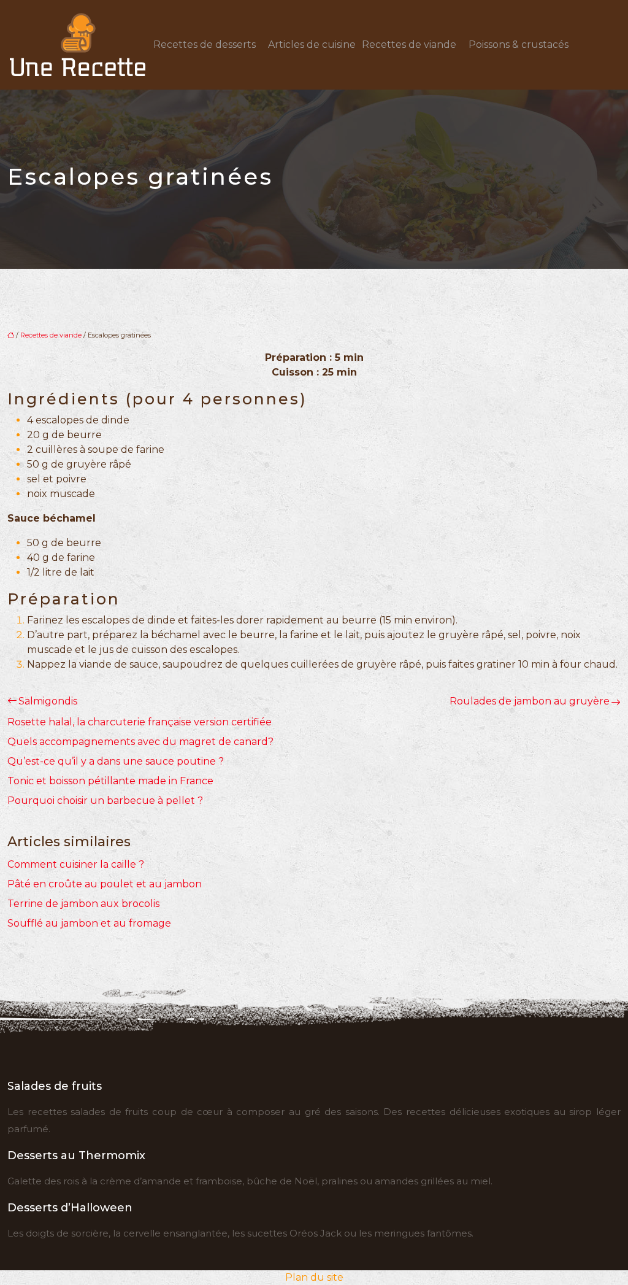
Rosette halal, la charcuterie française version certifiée (139, 722)
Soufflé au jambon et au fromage (89, 923)
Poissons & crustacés (519, 44)
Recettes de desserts (204, 44)
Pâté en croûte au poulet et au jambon (104, 884)
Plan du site (314, 1277)
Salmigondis (47, 701)
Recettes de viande (409, 44)
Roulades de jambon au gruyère (530, 701)
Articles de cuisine (312, 44)
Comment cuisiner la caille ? (75, 864)
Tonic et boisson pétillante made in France (110, 781)
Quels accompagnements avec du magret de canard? (140, 741)
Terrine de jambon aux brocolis (83, 903)
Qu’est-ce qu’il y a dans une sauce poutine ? (115, 761)
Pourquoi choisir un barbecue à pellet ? (105, 800)
